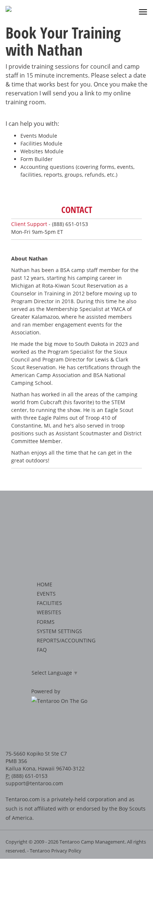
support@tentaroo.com (34, 783)
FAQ (42, 649)
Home (44, 584)
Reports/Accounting (66, 640)
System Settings (59, 631)
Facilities (49, 602)
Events (46, 593)
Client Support (29, 223)
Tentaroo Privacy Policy (55, 850)
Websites (49, 612)
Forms (46, 621)
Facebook (59, 728)
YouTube (92, 728)
